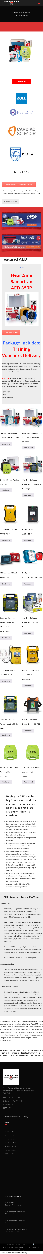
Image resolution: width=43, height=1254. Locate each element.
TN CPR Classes (10, 1142)
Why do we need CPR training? (15, 1211)
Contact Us (9, 1153)
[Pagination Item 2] (22, 267)
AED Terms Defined (10, 201)
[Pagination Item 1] (20, 267)
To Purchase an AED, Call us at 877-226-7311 (18, 184)
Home (16, 12)
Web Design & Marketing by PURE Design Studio (21, 1247)
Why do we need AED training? (15, 1220)
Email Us (8, 1108)
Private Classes (10, 1150)
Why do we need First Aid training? (16, 1229)
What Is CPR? (9, 1202)
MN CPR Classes (10, 1139)
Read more (6, 444)
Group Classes (10, 1146)
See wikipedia (34, 980)
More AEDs (21, 172)
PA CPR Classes (10, 1135)
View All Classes (11, 1128)
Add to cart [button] (28, 448)
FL (23, 862)
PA (18, 862)
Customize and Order (11, 332)
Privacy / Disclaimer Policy (16, 1117)
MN (14, 862)
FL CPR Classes (10, 1131)
